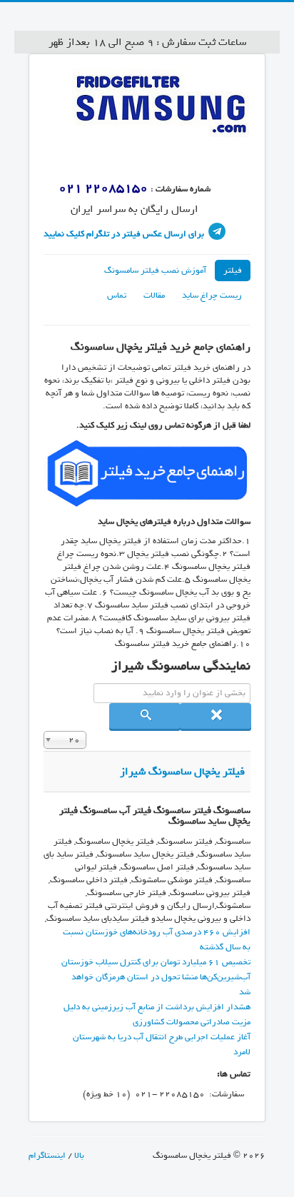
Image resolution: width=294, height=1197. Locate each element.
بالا (78, 1155)
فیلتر (232, 270)
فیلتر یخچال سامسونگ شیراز (182, 771)
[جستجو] (145, 717)
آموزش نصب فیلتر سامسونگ (155, 270)
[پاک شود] (215, 717)
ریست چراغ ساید (212, 295)
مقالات (154, 295)
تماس (116, 295)
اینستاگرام (47, 1155)
